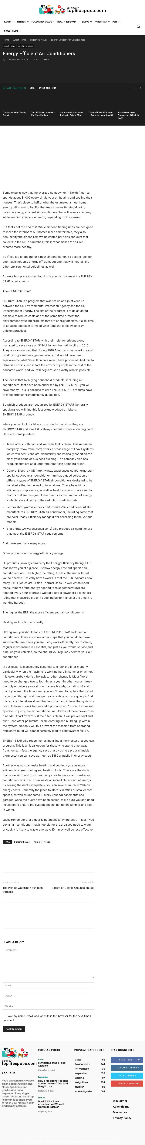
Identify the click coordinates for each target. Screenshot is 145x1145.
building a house (39, 39)
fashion (41, 1097)
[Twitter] (63, 74)
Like (138, 1059)
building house (22, 841)
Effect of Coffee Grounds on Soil (73, 888)
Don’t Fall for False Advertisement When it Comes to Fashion (51, 1104)
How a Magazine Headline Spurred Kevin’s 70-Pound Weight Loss (53, 1083)
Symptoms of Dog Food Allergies (52, 1064)
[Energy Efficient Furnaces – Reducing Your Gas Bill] (101, 101)
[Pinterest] (72, 74)
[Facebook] (55, 74)
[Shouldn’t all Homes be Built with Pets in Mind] (72, 101)
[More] (90, 74)
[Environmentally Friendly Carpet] (15, 101)
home (37, 841)
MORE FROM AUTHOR (43, 88)
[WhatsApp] (81, 74)
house (47, 841)
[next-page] (140, 88)
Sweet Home (19, 39)
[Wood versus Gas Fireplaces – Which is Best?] (130, 101)
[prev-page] (135, 88)
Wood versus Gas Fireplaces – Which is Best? (128, 115)
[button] (138, 26)
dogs (40, 1059)
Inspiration (43, 1077)
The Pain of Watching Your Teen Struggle (23, 889)
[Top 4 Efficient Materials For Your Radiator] (43, 101)
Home (6, 39)
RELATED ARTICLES (14, 88)
